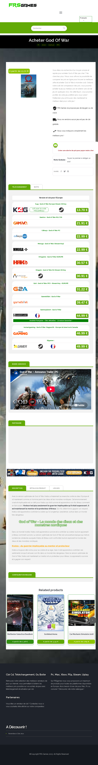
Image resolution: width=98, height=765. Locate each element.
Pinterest (68, 171)
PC (38, 45)
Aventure (51, 45)
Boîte (36, 187)
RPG (58, 45)
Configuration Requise (22, 575)
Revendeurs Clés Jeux (16, 733)
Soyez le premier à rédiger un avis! (78, 160)
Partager (61, 171)
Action (44, 45)
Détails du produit (38, 488)
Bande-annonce (19, 364)
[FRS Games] (23, 5)
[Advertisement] (50, 444)
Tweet (64, 171)
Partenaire (16, 423)
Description (17, 488)
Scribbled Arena (50, 634)
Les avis (56, 488)
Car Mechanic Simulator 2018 (81, 634)
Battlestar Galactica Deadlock (20, 634)
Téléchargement (19, 187)
